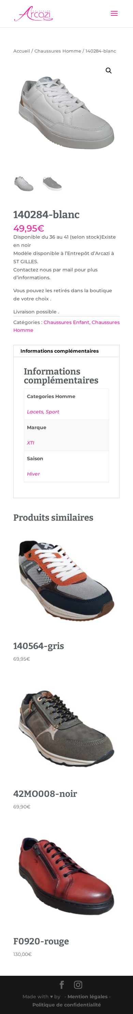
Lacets (35, 412)
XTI (30, 443)
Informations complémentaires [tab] (59, 351)
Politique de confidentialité (66, 1005)
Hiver (33, 474)
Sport (52, 412)
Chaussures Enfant (66, 322)
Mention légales (88, 997)
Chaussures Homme (57, 51)
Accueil (21, 51)
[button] (109, 71)
